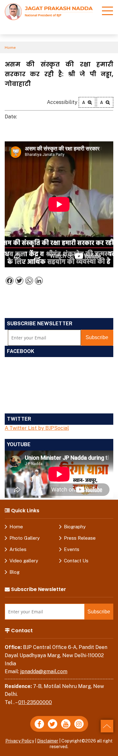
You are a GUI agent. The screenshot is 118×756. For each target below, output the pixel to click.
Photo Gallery (24, 538)
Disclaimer (47, 740)
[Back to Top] (107, 726)
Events (71, 549)
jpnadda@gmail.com (43, 671)
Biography (75, 526)
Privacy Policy (19, 740)
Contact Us (76, 560)
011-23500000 (35, 702)
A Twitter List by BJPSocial (37, 428)
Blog (14, 572)
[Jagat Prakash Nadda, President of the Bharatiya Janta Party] (49, 11)
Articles (17, 549)
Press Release (80, 538)
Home (10, 47)
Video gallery (23, 560)
